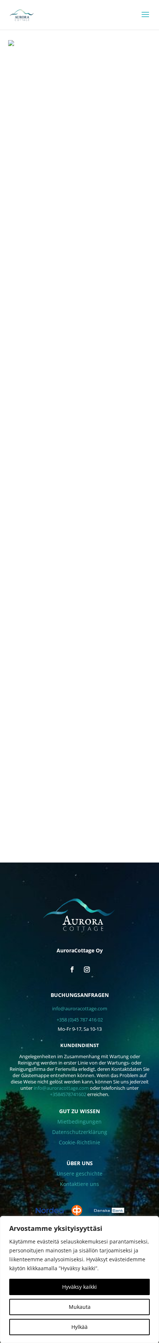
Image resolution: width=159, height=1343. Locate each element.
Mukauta (80, 1306)
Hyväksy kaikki (79, 1286)
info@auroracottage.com (79, 1008)
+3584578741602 (68, 1094)
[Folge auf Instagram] (87, 969)
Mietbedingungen (79, 1121)
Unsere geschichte (79, 1173)
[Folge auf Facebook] (72, 969)
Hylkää (79, 1326)
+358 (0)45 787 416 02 (80, 1019)
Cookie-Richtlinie (79, 1142)
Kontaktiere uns (79, 1183)
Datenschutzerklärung (79, 1131)
